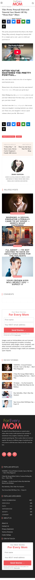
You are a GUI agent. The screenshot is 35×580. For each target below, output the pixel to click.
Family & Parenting (17, 213)
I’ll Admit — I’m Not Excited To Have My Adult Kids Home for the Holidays (17, 253)
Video (19, 136)
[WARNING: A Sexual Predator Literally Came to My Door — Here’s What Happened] (17, 203)
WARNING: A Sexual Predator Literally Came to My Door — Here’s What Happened (17, 221)
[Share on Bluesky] (14, 22)
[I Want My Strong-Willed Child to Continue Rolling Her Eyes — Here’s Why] (7, 376)
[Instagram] (9, 454)
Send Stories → (19, 330)
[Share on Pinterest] (18, 22)
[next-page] (19, 289)
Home (4, 6)
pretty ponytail (8, 136)
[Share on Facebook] (9, 22)
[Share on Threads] (4, 26)
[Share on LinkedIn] (28, 22)
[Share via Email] (23, 22)
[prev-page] (15, 289)
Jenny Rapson (16, 18)
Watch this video (7, 90)
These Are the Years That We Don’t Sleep (24, 149)
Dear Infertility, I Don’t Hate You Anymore (13, 486)
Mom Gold (17, 246)
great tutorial (20, 95)
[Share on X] (4, 22)
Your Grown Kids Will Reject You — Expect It (17, 282)
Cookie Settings (6, 535)
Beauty (9, 6)
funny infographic (19, 105)
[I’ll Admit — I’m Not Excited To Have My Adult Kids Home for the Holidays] (17, 236)
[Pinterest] (14, 454)
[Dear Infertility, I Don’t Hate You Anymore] (7, 394)
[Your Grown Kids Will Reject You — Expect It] (17, 267)
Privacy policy (17, 335)
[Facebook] (4, 454)
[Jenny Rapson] (17, 166)
